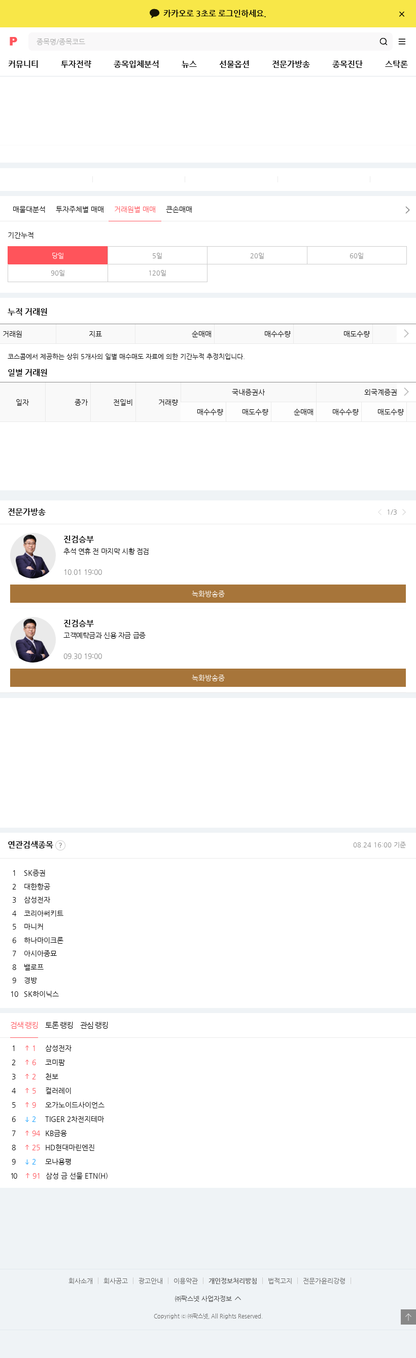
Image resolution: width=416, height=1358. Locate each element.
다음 (408, 210)
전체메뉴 (407, 41)
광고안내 (150, 1281)
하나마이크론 (43, 940)
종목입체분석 (136, 64)
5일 (157, 255)
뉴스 (189, 64)
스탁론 (396, 64)
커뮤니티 (23, 64)
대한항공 (37, 886)
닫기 (401, 14)
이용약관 (186, 1281)
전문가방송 (291, 64)
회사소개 (80, 1281)
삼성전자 (37, 900)
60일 (357, 255)
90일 (58, 273)
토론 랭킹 (59, 1025)
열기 (408, 1317)
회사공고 (115, 1281)
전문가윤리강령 (324, 1281)
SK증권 (35, 873)
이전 (380, 512)
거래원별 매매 (135, 209)
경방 (30, 980)
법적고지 (280, 1281)
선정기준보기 (60, 845)
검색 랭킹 (24, 1025)
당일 (58, 255)
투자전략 (76, 64)
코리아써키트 (43, 913)
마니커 (34, 926)
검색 (383, 41)
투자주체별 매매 (80, 209)
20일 (257, 255)
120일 (157, 273)
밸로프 (34, 967)
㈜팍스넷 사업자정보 (203, 1298)
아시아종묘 (40, 953)
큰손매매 (179, 209)
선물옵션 (234, 64)
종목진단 (347, 64)
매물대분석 (29, 209)
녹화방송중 (208, 594)
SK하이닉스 (41, 994)
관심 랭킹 (94, 1025)
